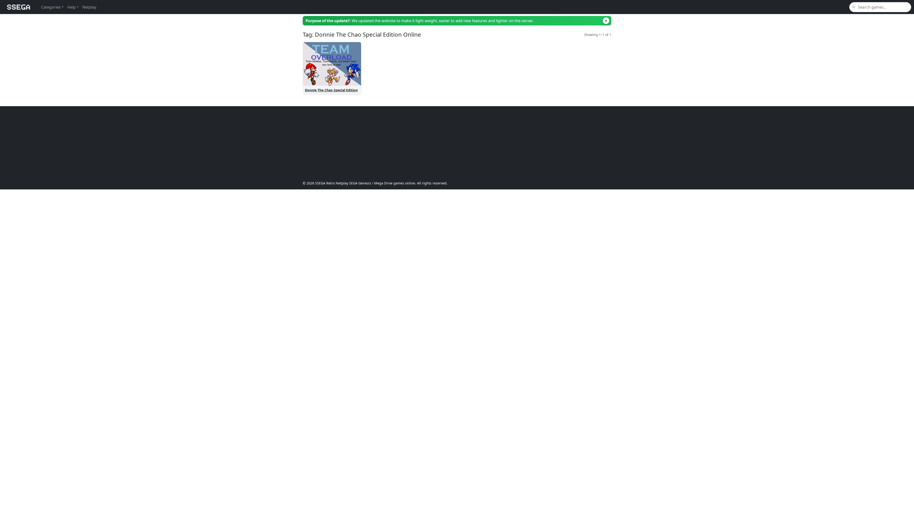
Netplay (89, 7)
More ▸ (351, 72)
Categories (51, 7)
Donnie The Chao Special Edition (331, 90)
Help (71, 7)
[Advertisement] (445, 143)
